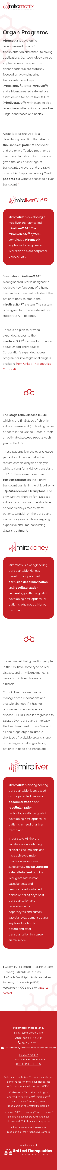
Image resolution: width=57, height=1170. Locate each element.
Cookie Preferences (28, 1064)
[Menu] (53, 6)
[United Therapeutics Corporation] (28, 1152)
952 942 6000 (30, 1042)
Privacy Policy (28, 1055)
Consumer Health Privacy (28, 1059)
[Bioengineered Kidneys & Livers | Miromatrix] (19, 6)
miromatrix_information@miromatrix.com (31, 1047)
